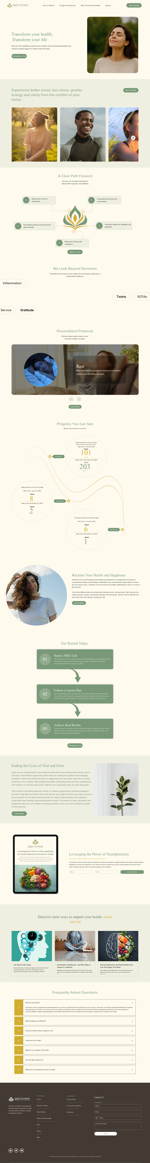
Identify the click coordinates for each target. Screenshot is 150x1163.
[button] (134, 5)
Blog (38, 1137)
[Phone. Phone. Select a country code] (97, 1118)
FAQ (38, 1124)
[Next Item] (134, 134)
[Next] (79, 399)
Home (39, 1099)
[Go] (11, 1150)
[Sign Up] (50, 456)
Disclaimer (70, 1112)
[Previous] (71, 399)
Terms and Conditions (74, 1105)
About (39, 1131)
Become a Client (42, 1105)
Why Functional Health (44, 1118)
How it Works (41, 1112)
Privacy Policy (71, 1099)
